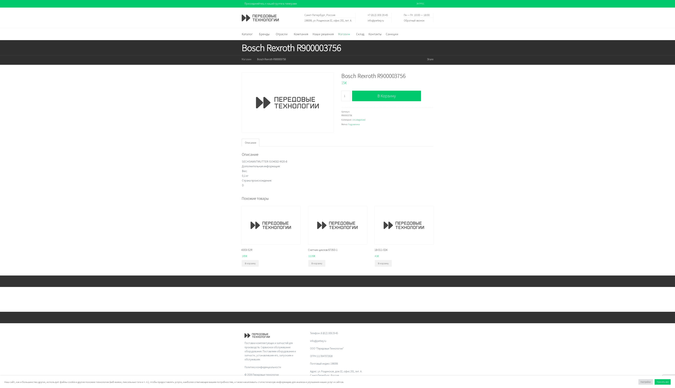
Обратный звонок (414, 20)
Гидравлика (354, 124)
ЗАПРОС (420, 3)
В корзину (387, 96)
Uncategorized (358, 119)
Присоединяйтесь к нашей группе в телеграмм (271, 3)
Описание (250, 142)
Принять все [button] (662, 381)
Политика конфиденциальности (263, 367)
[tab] (250, 142)
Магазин (246, 59)
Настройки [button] (646, 381)
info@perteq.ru (376, 20)
